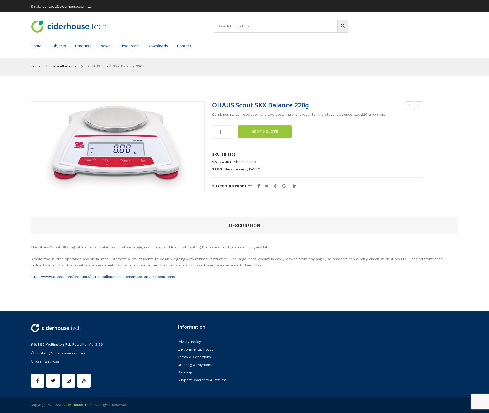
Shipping (185, 372)
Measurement (235, 169)
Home (36, 66)
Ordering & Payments (195, 364)
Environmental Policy (195, 349)
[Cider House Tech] (69, 26)
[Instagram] (68, 381)
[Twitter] (267, 186)
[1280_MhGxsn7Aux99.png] (117, 146)
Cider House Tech (77, 405)
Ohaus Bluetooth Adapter (409, 106)
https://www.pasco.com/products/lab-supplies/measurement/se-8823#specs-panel (103, 276)
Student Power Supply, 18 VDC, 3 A (418, 106)
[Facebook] (258, 186)
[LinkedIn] (294, 186)
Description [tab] (244, 225)
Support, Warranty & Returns (202, 380)
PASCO (254, 169)
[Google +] (285, 186)
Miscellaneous (64, 66)
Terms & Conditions (194, 357)
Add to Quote (265, 131)
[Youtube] (84, 381)
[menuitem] (36, 46)
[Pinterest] (275, 186)
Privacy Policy (189, 342)
